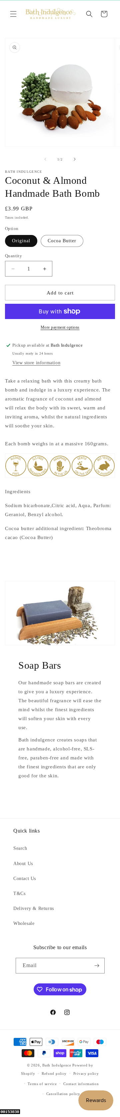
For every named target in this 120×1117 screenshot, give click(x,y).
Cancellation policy (63, 1094)
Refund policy (54, 1073)
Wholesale (23, 923)
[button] (13, 14)
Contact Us (24, 878)
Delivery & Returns (33, 908)
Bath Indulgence (56, 1065)
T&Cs (19, 893)
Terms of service (42, 1084)
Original (21, 240)
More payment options (60, 327)
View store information (36, 362)
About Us (23, 863)
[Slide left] (45, 159)
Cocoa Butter (62, 240)
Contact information (81, 1084)
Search (20, 848)
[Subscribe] (97, 965)
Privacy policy (86, 1073)
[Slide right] (74, 159)
